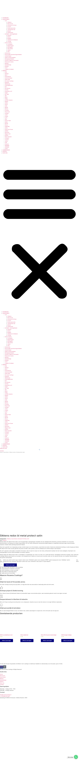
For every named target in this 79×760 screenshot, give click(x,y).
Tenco (6, 141)
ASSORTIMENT (5, 19)
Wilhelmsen (7, 84)
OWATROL (7, 126)
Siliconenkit (10, 48)
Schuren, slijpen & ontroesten (12, 60)
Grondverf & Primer (11, 25)
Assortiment (6, 452)
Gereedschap (8, 64)
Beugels (9, 38)
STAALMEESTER (9, 85)
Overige (9, 41)
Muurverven (10, 23)
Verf (6, 20)
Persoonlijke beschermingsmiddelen (13, 54)
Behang (6, 63)
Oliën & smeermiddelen (10, 57)
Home (1, 452)
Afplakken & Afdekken (12, 39)
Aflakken (9, 22)
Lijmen (8, 50)
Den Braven (7, 88)
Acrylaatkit (9, 44)
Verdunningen (8, 56)
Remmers (7, 132)
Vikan (6, 98)
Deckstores (7, 53)
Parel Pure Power (9, 129)
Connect (7, 110)
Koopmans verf (8, 91)
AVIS (6, 106)
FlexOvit (7, 144)
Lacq (6, 117)
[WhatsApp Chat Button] (76, 757)
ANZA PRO (7, 79)
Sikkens (7, 73)
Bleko (6, 97)
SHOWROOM (5, 17)
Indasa (6, 116)
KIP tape (7, 94)
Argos (6, 92)
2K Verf (9, 26)
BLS (6, 86)
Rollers (9, 37)
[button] (39, 232)
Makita (6, 101)
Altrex (6, 104)
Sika (6, 119)
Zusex (6, 148)
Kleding (6, 66)
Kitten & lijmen (8, 42)
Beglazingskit (10, 45)
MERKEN (4, 70)
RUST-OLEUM (8, 136)
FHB (6, 142)
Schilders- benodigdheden (11, 34)
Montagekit (10, 47)
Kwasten (9, 35)
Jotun (6, 114)
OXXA (6, 128)
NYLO (6, 125)
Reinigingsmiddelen (9, 59)
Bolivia (6, 108)
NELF (6, 75)
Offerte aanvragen (10, 565)
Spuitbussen (10, 32)
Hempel (7, 113)
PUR (8, 51)
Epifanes (7, 82)
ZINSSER (7, 147)
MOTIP (6, 123)
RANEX (6, 131)
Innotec (6, 89)
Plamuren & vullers (9, 61)
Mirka (6, 122)
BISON (6, 107)
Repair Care (7, 133)
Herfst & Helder (8, 78)
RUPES (6, 135)
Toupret (7, 139)
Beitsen (9, 31)
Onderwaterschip (11, 28)
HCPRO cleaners (9, 100)
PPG (6, 72)
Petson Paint (8, 120)
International (8, 76)
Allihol (6, 103)
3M (5, 95)
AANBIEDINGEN (6, 150)
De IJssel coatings (9, 81)
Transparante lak (11, 29)
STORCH (7, 138)
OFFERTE (4, 151)
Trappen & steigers (9, 69)
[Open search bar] (39, 449)
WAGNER (7, 145)
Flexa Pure (7, 111)
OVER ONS (4, 153)
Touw (6, 67)
